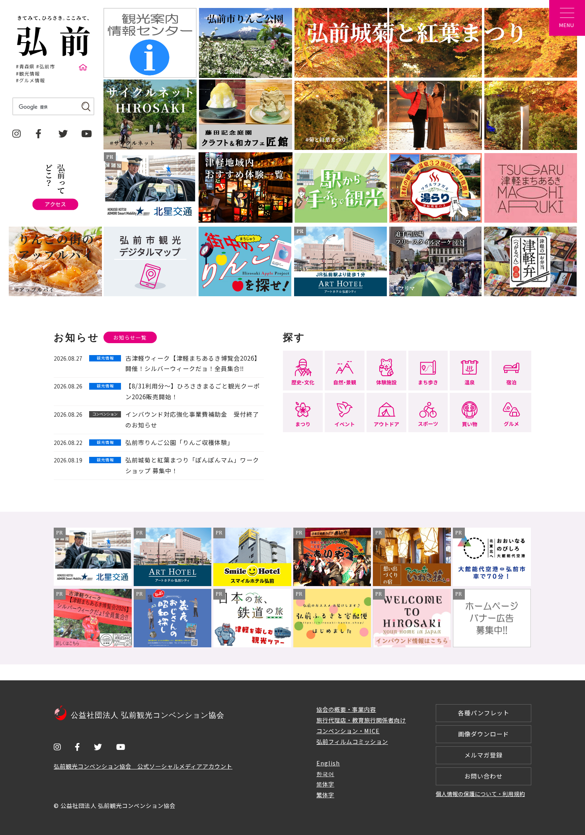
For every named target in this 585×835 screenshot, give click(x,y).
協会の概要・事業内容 (346, 709)
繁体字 (325, 794)
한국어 (325, 773)
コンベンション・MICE (348, 730)
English (328, 763)
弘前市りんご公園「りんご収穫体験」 (179, 442)
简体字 (325, 784)
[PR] (93, 583)
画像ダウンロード (483, 734)
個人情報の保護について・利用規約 (480, 794)
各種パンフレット (483, 713)
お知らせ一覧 (130, 337)
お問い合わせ (483, 776)
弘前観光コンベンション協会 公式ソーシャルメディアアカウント (143, 766)
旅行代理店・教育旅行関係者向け (361, 720)
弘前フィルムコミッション (352, 741)
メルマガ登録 (483, 755)
